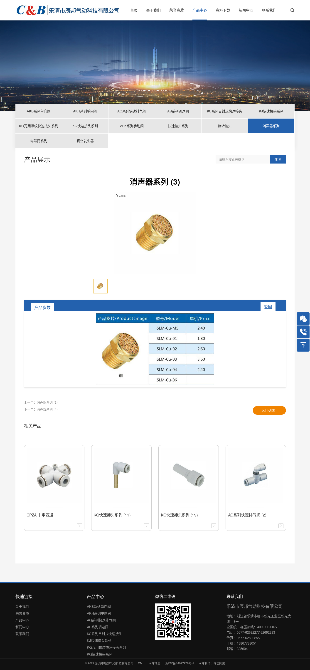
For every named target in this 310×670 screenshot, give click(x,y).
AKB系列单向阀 (99, 606)
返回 (268, 307)
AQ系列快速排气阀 (101, 620)
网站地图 (154, 663)
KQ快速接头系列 (99, 654)
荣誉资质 (22, 613)
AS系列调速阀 (97, 626)
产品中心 (22, 620)
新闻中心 (22, 626)
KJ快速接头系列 (99, 640)
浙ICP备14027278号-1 (179, 663)
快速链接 (24, 596)
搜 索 (278, 159)
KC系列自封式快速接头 (104, 633)
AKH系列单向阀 (99, 613)
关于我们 (22, 606)
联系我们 (22, 633)
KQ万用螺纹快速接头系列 (106, 647)
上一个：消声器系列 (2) (41, 402)
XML (141, 663)
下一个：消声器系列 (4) (41, 409)
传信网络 (219, 663)
